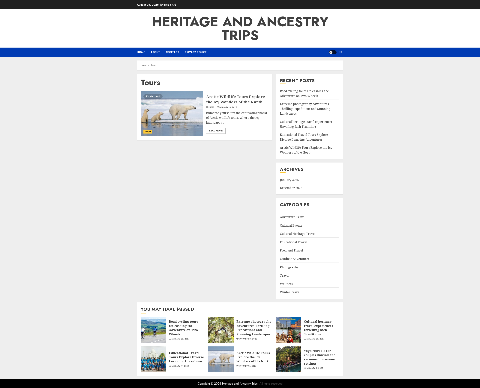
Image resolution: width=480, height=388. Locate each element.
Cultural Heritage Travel (298, 234)
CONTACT (172, 52)
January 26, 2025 (181, 339)
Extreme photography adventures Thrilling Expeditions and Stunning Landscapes (305, 109)
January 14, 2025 (228, 107)
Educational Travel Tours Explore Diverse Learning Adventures (186, 357)
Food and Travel (291, 250)
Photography (289, 267)
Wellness (286, 284)
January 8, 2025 (315, 368)
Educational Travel (293, 242)
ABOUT (155, 52)
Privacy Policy (196, 52)
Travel (148, 131)
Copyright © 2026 (210, 383)
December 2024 (291, 188)
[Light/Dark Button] (333, 52)
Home (141, 52)
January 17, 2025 (180, 366)
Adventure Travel (292, 217)
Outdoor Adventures (294, 259)
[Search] (340, 52)
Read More (216, 130)
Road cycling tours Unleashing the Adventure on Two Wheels (183, 327)
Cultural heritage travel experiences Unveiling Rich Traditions (318, 327)
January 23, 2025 (248, 339)
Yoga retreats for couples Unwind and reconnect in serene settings (320, 357)
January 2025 (289, 180)
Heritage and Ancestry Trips (240, 28)
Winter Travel (290, 292)
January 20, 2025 (316, 339)
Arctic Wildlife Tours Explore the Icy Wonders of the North (235, 99)
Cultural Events (291, 225)
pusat (211, 107)
